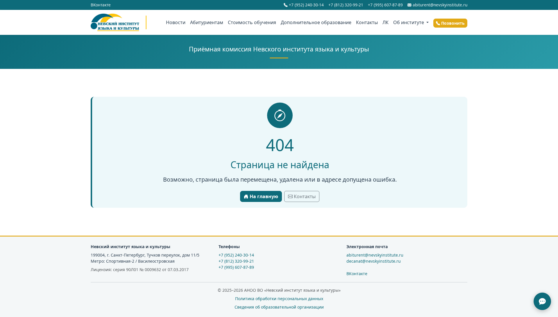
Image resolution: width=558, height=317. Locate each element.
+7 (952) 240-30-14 (306, 5)
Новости (175, 22)
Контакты (367, 22)
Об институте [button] (409, 22)
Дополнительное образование (316, 22)
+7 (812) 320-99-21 (345, 5)
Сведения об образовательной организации (279, 307)
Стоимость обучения (252, 22)
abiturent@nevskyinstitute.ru (439, 5)
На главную (263, 196)
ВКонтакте (101, 5)
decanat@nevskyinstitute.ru (373, 261)
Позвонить (452, 23)
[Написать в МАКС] (542, 301)
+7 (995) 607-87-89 (385, 5)
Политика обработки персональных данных (279, 298)
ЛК (385, 22)
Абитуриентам (206, 22)
